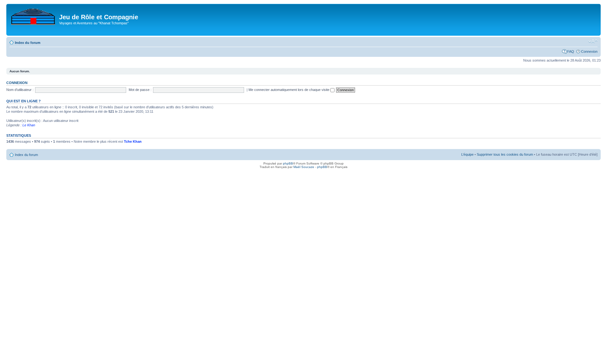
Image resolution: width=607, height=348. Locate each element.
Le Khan (28, 125)
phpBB (288, 163)
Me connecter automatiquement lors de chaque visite (289, 90)
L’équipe (467, 154)
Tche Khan (133, 141)
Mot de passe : (140, 90)
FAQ (570, 51)
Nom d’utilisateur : (20, 90)
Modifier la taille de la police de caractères (593, 41)
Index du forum (27, 43)
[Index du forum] (33, 15)
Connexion (589, 51)
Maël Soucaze (303, 167)
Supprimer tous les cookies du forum (505, 154)
